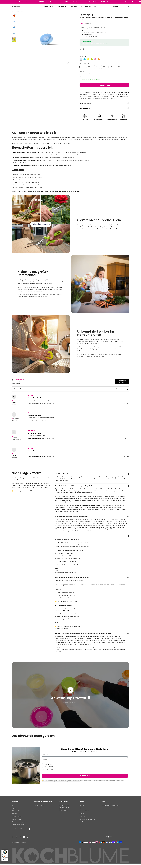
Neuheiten (73, 6)
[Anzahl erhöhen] (88, 75)
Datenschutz (15, 811)
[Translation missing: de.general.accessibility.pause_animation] (140, 2)
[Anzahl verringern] (82, 75)
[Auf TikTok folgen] (28, 837)
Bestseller (18, 11)
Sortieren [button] (15, 389)
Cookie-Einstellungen (18, 824)
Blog (95, 6)
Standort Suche (39, 805)
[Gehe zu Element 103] (14, 39)
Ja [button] (47, 403)
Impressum (15, 808)
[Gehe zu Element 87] (14, 21)
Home (13, 11)
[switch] (4, 859)
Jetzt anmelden (84, 776)
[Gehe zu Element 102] (14, 33)
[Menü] (7, 850)
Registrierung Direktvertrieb (110, 805)
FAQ (80, 808)
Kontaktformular (84, 811)
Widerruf (14, 813)
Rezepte (88, 6)
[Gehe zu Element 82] (14, 16)
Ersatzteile (82, 822)
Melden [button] (49, 403)
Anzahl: (82, 71)
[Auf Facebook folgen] (13, 837)
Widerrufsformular (21, 829)
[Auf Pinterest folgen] (20, 837)
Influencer (82, 816)
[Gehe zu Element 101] (14, 27)
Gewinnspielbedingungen (19, 822)
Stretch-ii (23, 11)
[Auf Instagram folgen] (16, 837)
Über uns (81, 805)
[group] (19, 380)
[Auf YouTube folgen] (24, 837)
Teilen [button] (53, 403)
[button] (104, 23)
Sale (81, 6)
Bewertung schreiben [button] (122, 381)
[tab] (122, 389)
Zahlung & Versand (17, 816)
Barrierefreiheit (16, 819)
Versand (90, 51)
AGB (13, 805)
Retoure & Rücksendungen (87, 819)
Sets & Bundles (62, 6)
